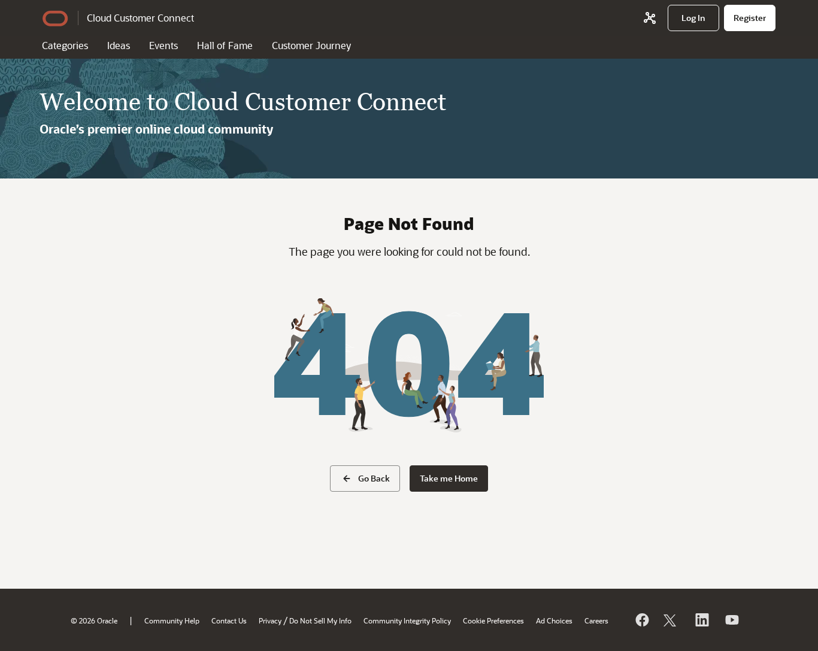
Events (163, 45)
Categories (65, 45)
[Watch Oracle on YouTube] (731, 620)
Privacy (270, 620)
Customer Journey (311, 45)
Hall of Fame (225, 45)
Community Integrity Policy (407, 620)
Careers (596, 620)
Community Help (171, 620)
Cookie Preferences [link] (493, 620)
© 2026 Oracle (94, 620)
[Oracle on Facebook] (641, 620)
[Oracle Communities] (650, 18)
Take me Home (449, 478)
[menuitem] (693, 18)
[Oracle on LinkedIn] (701, 620)
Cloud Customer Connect (140, 17)
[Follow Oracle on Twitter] (671, 620)
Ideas (118, 45)
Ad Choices (554, 620)
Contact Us (229, 620)
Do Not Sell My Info (320, 620)
